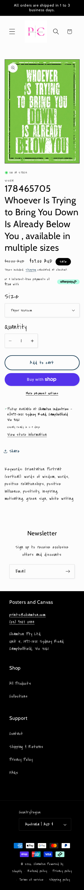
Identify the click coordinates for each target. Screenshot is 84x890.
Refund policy (37, 871)
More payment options (42, 393)
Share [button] (14, 451)
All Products (20, 683)
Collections (18, 696)
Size (12, 296)
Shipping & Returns (26, 747)
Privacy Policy (21, 760)
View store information (27, 435)
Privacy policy (62, 871)
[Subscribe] (67, 571)
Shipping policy (59, 879)
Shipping (31, 270)
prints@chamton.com (27, 614)
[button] (12, 31)
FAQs (13, 773)
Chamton (40, 864)
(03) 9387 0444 (22, 622)
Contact (16, 734)
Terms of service (31, 879)
